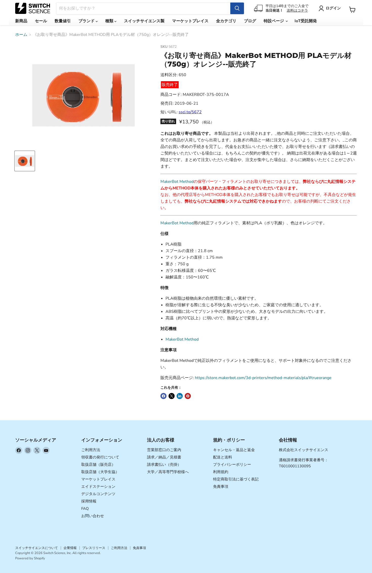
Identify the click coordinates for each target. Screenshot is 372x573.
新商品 (21, 21)
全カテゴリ (226, 21)
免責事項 (220, 486)
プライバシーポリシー (232, 464)
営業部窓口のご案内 (164, 449)
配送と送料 (222, 457)
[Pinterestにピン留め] (188, 396)
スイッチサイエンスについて (36, 548)
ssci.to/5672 (190, 112)
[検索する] (237, 8)
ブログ (250, 21)
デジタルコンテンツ (98, 493)
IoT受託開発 (306, 21)
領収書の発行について (100, 457)
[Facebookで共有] (163, 396)
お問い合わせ (92, 515)
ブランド (87, 21)
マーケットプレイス (190, 21)
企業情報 (70, 548)
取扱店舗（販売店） (98, 464)
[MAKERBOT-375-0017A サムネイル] (25, 161)
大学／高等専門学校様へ (168, 471)
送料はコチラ (297, 10)
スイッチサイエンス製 (144, 21)
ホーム (21, 34)
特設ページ (274, 21)
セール (41, 21)
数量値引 (63, 21)
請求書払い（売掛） (164, 464)
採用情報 (88, 501)
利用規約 (220, 471)
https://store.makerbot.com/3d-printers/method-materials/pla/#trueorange (263, 378)
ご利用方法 (90, 449)
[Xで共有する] (172, 396)
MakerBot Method (177, 181)
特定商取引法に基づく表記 (236, 479)
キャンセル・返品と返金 (234, 449)
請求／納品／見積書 (164, 457)
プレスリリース (93, 548)
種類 (109, 21)
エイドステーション (98, 486)
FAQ (85, 508)
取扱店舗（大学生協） (100, 471)
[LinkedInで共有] (180, 396)
